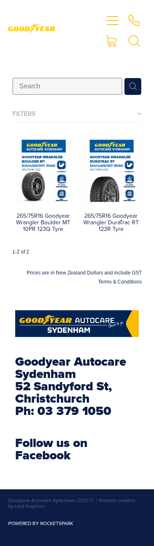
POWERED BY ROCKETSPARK (40, 523)
